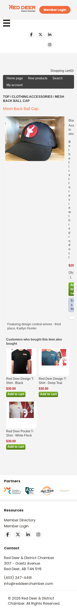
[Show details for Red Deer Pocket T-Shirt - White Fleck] (21, 418)
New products (37, 78)
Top (6, 96)
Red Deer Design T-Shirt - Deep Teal (53, 381)
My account (15, 85)
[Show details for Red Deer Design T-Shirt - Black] (21, 373)
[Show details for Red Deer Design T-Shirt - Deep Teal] (54, 365)
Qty (71, 272)
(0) (72, 70)
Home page (15, 78)
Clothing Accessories (32, 96)
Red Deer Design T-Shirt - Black (20, 381)
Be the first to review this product (70, 199)
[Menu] (8, 23)
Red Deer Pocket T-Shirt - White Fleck (20, 433)
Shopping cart (60, 70)
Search (58, 78)
